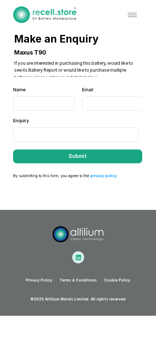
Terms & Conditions (78, 280)
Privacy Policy (39, 280)
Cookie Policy (117, 280)
